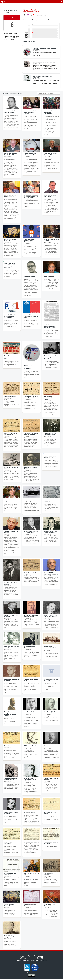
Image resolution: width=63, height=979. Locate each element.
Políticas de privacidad (21, 960)
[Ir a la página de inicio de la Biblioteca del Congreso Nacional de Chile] (2, 1)
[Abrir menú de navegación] (61, 1)
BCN (4, 6)
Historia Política (10, 6)
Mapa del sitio (30, 960)
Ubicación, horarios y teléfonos (40, 960)
